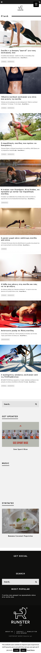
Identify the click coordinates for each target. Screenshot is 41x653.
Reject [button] (23, 650)
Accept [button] (16, 650)
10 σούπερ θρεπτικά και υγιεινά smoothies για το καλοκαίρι (22, 537)
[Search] (39, 2)
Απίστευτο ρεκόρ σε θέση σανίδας (17, 330)
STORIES (4, 248)
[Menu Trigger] (36, 4)
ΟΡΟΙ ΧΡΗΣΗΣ (21, 633)
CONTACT (20, 631)
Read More (31, 650)
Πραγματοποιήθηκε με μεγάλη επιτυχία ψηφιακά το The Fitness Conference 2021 (21, 451)
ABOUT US (9, 631)
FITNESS (4, 61)
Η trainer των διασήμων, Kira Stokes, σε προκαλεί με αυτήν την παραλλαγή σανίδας (20, 192)
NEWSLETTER (32, 631)
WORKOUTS (11, 61)
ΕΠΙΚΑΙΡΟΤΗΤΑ (5, 339)
